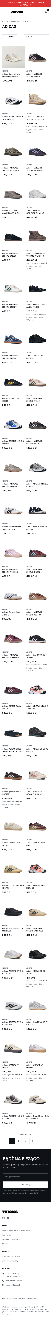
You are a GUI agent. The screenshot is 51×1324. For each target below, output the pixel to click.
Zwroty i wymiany (10, 1261)
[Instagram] (3, 1217)
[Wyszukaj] (40, 11)
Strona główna (10, 21)
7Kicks (11, 1298)
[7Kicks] (17, 12)
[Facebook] (8, 1217)
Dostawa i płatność (11, 1256)
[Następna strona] (39, 1141)
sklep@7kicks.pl (13, 1285)
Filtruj (11, 37)
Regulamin (6, 1235)
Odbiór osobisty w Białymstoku (16, 1230)
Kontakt (5, 1243)
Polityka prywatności (11, 1239)
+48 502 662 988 (14, 1280)
